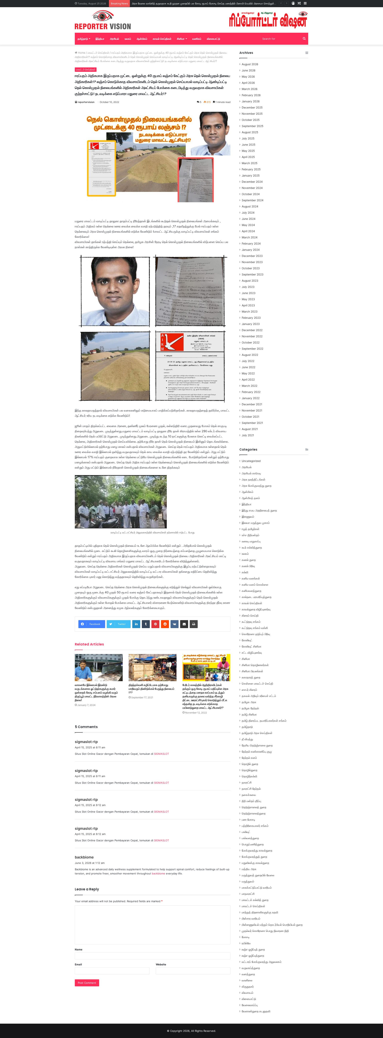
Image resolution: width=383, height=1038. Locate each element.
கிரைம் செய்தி (250, 615)
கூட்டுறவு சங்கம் (251, 621)
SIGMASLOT (161, 753)
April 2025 (248, 157)
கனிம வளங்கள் (251, 578)
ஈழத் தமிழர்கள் (250, 529)
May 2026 (248, 76)
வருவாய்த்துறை (251, 968)
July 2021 (248, 435)
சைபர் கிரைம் (249, 689)
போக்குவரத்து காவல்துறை (257, 850)
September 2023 (253, 274)
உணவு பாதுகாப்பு (251, 541)
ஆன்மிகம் (142, 38)
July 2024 (248, 212)
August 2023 (250, 280)
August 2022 (250, 354)
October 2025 (251, 119)
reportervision (86, 102)
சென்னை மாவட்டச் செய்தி (257, 683)
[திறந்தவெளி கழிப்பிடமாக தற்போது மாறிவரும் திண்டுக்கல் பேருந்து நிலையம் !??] (153, 667)
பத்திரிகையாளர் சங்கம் (255, 825)
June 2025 (248, 144)
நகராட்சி (247, 782)
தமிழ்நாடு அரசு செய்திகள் (257, 733)
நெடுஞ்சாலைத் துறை (254, 807)
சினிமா (181, 38)
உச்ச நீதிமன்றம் (250, 535)
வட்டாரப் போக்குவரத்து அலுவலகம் (261, 961)
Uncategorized (251, 461)
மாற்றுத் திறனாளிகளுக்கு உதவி (260, 912)
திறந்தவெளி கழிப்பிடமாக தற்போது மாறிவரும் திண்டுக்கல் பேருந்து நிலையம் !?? (151, 689)
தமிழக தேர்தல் (250, 708)
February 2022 (251, 392)
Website (161, 964)
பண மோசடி (248, 819)
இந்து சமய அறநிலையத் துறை (259, 510)
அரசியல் (114, 38)
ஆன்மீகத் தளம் (251, 498)
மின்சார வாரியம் (251, 918)
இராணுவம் (248, 516)
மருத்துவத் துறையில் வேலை (258, 875)
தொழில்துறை (249, 770)
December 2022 (252, 330)
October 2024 (251, 194)
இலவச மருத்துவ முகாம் (256, 522)
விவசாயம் (247, 992)
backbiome (84, 857)
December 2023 (252, 256)
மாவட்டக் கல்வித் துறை (255, 900)
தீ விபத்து (247, 739)
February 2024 (251, 243)
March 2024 (250, 237)
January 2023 (251, 324)
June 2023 (249, 293)
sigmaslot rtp (86, 742)
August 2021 (250, 429)
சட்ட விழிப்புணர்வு (252, 652)
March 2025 (249, 163)
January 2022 (251, 398)
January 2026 (251, 101)
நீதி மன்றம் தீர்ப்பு (251, 801)
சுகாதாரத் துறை (251, 677)
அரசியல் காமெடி (251, 473)
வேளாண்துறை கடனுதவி (256, 1011)
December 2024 (252, 181)
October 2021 (250, 416)
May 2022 (248, 373)
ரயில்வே (246, 943)
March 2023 (250, 311)
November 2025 (252, 113)
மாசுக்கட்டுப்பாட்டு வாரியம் (257, 887)
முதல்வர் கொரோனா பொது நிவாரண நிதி (265, 930)
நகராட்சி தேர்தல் (251, 788)
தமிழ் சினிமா (249, 714)
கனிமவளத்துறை (251, 590)
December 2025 (252, 107)
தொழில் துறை (250, 764)
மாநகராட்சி (248, 893)
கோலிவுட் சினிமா (251, 646)
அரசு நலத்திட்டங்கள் (253, 479)
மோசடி (246, 937)
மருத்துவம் (248, 881)
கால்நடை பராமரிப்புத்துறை (256, 597)
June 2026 (249, 70)
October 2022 (251, 342)
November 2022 (252, 336)
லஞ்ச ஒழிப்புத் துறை (253, 949)
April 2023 (248, 305)
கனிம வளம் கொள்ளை (255, 584)
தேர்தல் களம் (249, 757)
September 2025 (252, 126)
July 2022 (248, 361)
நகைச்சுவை (249, 794)
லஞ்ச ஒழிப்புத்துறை (253, 955)
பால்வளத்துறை (250, 838)
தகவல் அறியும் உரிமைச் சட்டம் (259, 696)
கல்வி (245, 572)
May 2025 (248, 150)
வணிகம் (196, 38)
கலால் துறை (249, 559)
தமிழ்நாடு (83, 38)
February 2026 (251, 95)
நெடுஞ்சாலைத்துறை (254, 813)
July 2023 (248, 286)
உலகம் (128, 38)
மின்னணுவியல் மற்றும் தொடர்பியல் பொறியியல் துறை (272, 924)
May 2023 (248, 299)
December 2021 (252, 404)
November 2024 (252, 187)
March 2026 (250, 89)
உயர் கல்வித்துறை (252, 547)
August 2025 (250, 132)
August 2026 (250, 64)
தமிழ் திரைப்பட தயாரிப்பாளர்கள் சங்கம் (264, 720)
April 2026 (248, 82)
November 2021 (252, 410)
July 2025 (248, 138)
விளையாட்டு (213, 38)
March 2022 (249, 385)
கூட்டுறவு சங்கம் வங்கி (255, 628)
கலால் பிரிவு (248, 566)
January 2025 (251, 175)
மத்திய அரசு (249, 869)
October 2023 (251, 268)
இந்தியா (100, 38)
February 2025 (251, 169)
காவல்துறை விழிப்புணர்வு (256, 609)
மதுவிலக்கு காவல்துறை (255, 862)
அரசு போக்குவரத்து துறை (256, 485)
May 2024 (248, 225)
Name (78, 949)
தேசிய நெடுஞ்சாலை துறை (257, 745)
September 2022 (252, 348)
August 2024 (250, 206)
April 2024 (248, 231)
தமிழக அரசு (249, 702)
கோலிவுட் (247, 640)
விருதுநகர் (248, 986)
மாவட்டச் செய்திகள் (98, 52)
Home (81, 52)
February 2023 (251, 317)
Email (78, 964)
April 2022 (248, 379)
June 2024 (249, 218)
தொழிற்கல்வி (249, 776)
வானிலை (247, 980)
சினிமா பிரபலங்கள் (252, 671)
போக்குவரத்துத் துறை (254, 856)
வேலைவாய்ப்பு (250, 1005)
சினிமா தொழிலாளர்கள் (255, 665)
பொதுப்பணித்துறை (253, 844)
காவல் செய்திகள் (162, 38)
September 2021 (252, 422)
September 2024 (253, 200)
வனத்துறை (248, 974)
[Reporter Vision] (103, 19)
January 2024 (251, 249)
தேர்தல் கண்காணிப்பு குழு (257, 751)
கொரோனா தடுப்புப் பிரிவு (256, 634)
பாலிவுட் (246, 832)
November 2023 (252, 262)
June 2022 (248, 367)
